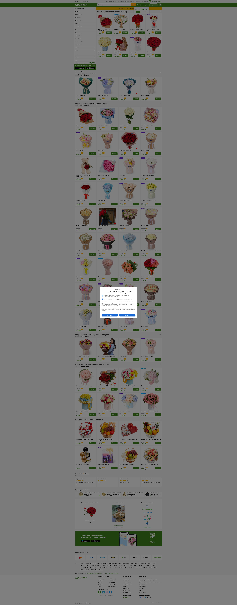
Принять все (127, 315)
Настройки (109, 315)
